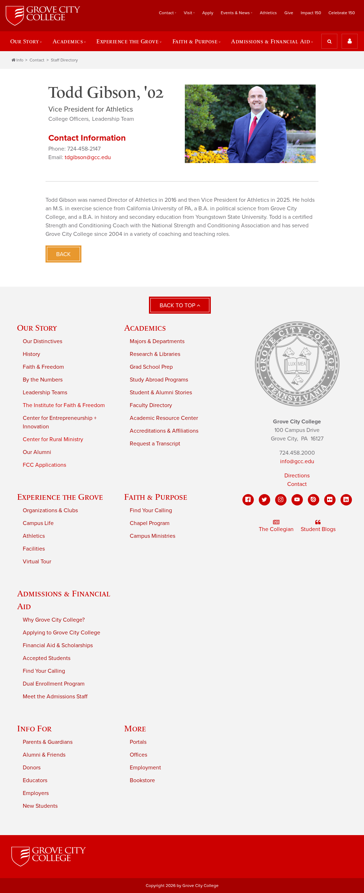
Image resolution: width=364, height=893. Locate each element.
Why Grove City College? (54, 619)
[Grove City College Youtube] (297, 499)
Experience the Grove (60, 497)
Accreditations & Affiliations (164, 430)
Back (63, 254)
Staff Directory (64, 60)
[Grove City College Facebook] (248, 499)
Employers (36, 793)
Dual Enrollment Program (54, 683)
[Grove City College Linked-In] (346, 499)
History (31, 354)
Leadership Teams (45, 392)
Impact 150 (311, 12)
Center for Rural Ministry (53, 439)
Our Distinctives (42, 341)
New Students (40, 806)
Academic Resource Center (164, 418)
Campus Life (38, 523)
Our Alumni (37, 452)
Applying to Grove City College (61, 632)
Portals (138, 742)
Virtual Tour (37, 561)
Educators (35, 780)
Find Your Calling (151, 510)
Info (19, 60)
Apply (207, 12)
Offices (138, 754)
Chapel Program (150, 523)
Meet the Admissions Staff (55, 696)
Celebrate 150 (341, 12)
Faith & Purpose (155, 497)
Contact (37, 60)
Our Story (37, 327)
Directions (297, 475)
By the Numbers (43, 379)
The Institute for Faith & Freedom (64, 405)
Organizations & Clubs (50, 510)
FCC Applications (44, 465)
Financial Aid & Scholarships (58, 645)
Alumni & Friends (44, 754)
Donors (32, 767)
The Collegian (276, 529)
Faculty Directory (151, 405)
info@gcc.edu (297, 461)
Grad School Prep (151, 366)
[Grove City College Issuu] (313, 499)
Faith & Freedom (43, 366)
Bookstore (142, 780)
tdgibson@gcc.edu (88, 157)
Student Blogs (318, 529)
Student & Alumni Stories (161, 392)
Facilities (34, 548)
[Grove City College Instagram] (281, 499)
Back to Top (178, 305)
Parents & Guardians (48, 742)
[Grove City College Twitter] (264, 499)
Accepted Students (46, 658)
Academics (145, 327)
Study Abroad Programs (159, 379)
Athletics (268, 12)
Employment (145, 767)
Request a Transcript (155, 443)
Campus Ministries (152, 536)
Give (288, 12)
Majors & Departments (157, 341)
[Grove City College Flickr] (330, 499)
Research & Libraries (155, 354)
